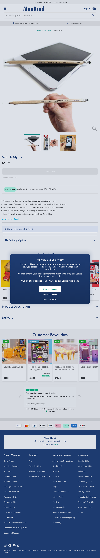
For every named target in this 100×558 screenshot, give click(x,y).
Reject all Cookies (50, 294)
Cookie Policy (68, 280)
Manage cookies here (50, 299)
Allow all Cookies (50, 289)
